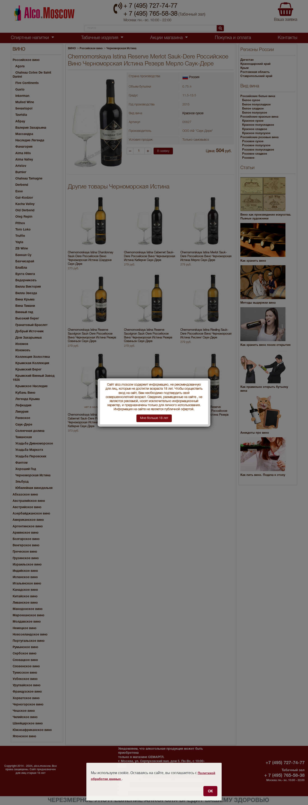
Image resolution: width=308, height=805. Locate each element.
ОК (210, 791)
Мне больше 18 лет (154, 418)
